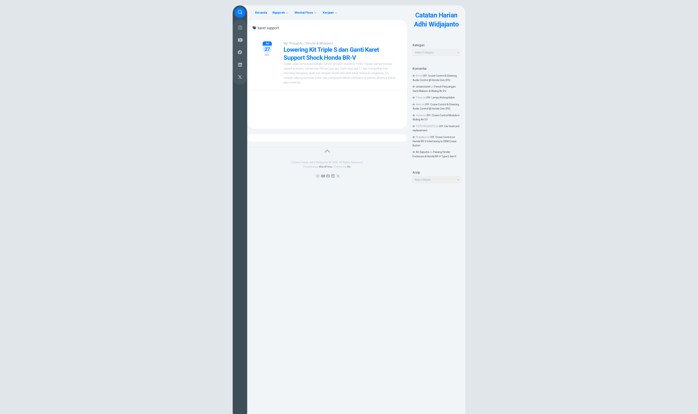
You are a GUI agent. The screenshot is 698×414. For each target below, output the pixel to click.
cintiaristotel (423, 86)
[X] (239, 77)
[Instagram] (239, 27)
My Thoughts (293, 43)
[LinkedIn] (239, 64)
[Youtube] (239, 39)
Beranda (261, 12)
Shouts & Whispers (319, 43)
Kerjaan (328, 12)
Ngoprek (278, 12)
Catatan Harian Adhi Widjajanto (436, 19)
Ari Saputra (422, 152)
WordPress (325, 166)
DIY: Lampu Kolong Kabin (441, 97)
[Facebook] (239, 52)
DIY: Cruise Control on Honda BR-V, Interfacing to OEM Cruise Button (434, 141)
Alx (348, 166)
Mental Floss (304, 12)
